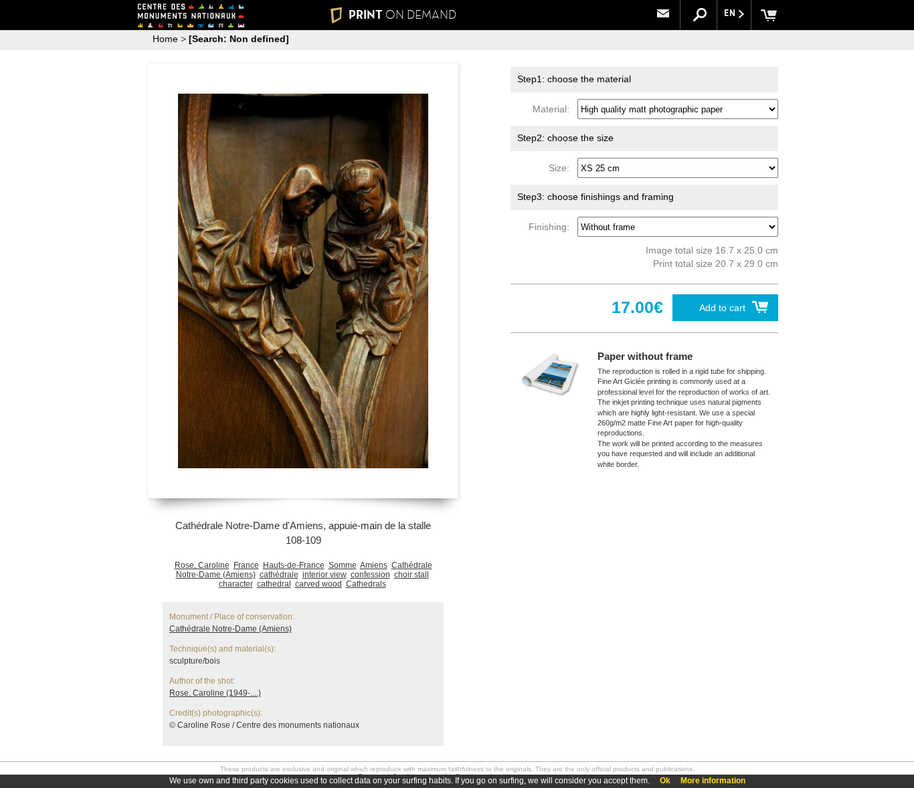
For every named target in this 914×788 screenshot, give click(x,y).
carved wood (318, 584)
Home (165, 38)
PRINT (402, 14)
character (236, 584)
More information (712, 780)
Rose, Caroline (202, 565)
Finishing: (552, 226)
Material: (554, 109)
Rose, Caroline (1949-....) (215, 693)
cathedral (274, 584)
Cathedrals (366, 584)
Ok (665, 780)
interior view (324, 574)
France (246, 565)
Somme (343, 565)
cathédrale (279, 574)
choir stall (411, 574)
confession (370, 574)
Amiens (373, 565)
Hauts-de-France (294, 565)
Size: (562, 168)
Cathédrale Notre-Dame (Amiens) (230, 628)
